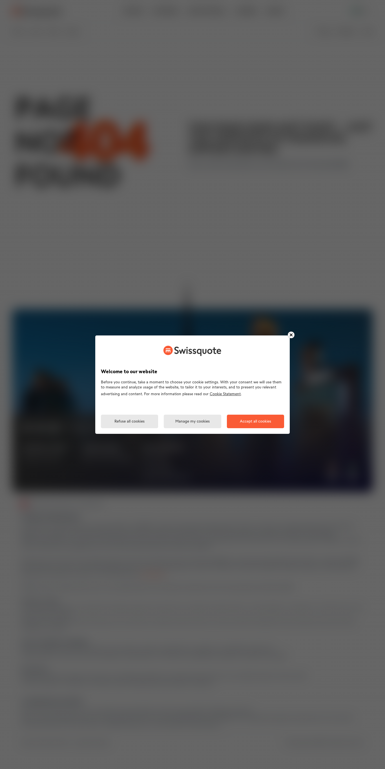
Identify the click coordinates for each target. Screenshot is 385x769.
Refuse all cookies (129, 421)
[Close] (291, 335)
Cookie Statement (225, 394)
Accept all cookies (255, 421)
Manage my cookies (192, 421)
